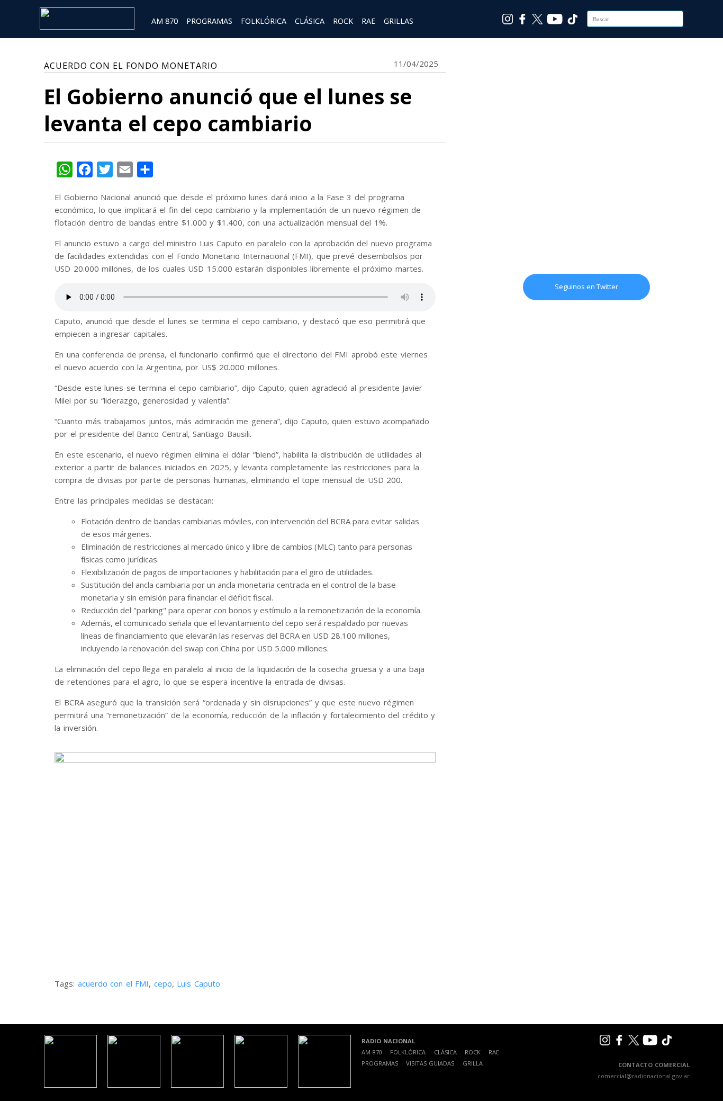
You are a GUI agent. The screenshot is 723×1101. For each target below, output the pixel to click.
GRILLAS (398, 21)
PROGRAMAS (209, 21)
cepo (163, 983)
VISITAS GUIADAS (430, 1063)
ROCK (343, 21)
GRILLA (473, 1063)
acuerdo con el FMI (113, 983)
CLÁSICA (309, 21)
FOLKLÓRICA (263, 21)
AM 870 (164, 21)
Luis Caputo (198, 983)
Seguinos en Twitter (586, 286)
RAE (368, 21)
